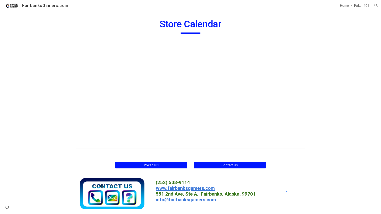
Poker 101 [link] (361, 5)
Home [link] (344, 5)
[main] (190, 26)
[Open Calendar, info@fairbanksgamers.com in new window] (297, 58)
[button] (376, 5)
